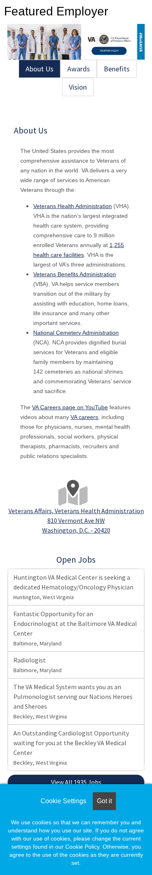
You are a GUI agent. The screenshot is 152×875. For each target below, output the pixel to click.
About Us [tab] (40, 68)
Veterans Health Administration (72, 206)
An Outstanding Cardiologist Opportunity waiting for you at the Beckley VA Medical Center (71, 747)
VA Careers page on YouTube (70, 407)
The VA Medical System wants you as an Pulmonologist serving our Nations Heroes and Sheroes (73, 701)
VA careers (84, 417)
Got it (104, 801)
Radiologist (37, 665)
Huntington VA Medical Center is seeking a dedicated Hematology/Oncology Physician (73, 587)
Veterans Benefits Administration (74, 274)
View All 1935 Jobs (76, 782)
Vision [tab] (78, 87)
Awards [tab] (78, 68)
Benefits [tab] (117, 68)
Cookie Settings (63, 801)
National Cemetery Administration (76, 332)
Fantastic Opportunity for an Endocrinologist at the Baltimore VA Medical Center (75, 628)
